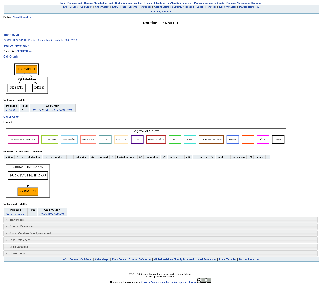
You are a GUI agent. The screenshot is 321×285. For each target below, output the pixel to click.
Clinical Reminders (22, 17)
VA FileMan (11, 110)
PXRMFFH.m (24, 51)
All (258, 6)
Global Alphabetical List (128, 3)
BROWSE (37, 110)
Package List (74, 3)
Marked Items (246, 6)
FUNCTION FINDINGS (51, 214)
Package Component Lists (209, 3)
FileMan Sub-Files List (179, 3)
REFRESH (56, 110)
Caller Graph (102, 6)
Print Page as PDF (161, 11)
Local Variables (228, 6)
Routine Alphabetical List (98, 3)
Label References (207, 6)
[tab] (160, 220)
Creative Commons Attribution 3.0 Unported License (168, 282)
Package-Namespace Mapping (243, 3)
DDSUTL (67, 110)
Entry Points (119, 6)
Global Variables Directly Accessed (174, 6)
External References (140, 6)
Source (74, 6)
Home (62, 3)
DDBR (46, 110)
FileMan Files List (154, 3)
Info (65, 6)
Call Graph (86, 6)
